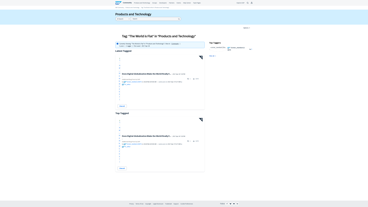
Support (176, 204)
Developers (163, 3)
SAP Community (119, 7)
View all (122, 106)
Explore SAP (240, 3)
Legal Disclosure (158, 204)
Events (179, 3)
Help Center (187, 3)
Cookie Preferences (186, 204)
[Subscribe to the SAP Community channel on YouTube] (234, 204)
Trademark (168, 204)
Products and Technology (142, 3)
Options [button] (245, 28)
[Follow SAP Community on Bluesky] (230, 204)
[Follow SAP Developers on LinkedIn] (237, 204)
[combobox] (156, 19)
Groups (154, 3)
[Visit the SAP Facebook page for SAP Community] (227, 204)
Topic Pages (197, 3)
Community (127, 3)
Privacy (131, 204)
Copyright (148, 204)
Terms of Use (139, 204)
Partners (171, 3)
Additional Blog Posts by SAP (131, 79)
